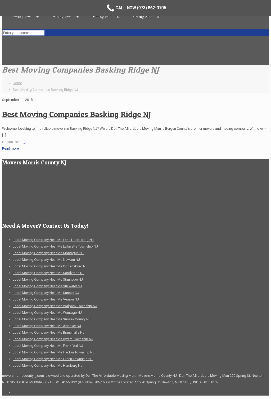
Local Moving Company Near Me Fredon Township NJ (53, 352)
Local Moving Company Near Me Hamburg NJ (47, 365)
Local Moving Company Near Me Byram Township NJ (53, 339)
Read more (10, 148)
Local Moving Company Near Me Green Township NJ (53, 359)
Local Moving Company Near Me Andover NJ (47, 326)
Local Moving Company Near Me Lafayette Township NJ (55, 246)
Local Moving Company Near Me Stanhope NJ (48, 279)
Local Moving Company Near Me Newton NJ (46, 260)
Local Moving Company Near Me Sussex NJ (46, 293)
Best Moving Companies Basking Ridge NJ (45, 90)
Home (17, 83)
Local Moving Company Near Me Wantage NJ (47, 313)
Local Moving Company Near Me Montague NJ (48, 253)
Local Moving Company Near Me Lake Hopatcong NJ (53, 240)
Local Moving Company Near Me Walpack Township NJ (55, 306)
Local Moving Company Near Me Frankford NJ (48, 346)
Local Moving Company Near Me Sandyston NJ (48, 273)
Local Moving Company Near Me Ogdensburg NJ (50, 266)
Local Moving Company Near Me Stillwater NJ (47, 286)
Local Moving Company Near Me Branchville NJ (48, 332)
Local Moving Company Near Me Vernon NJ (46, 299)
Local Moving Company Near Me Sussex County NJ (52, 319)
